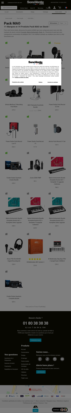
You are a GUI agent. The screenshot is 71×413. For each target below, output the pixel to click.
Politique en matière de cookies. (22, 77)
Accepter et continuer (53, 82)
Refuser (40, 82)
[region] (35, 72)
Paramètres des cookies (18, 82)
